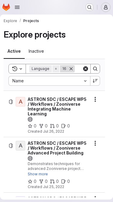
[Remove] (71, 68)
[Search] (95, 69)
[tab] (14, 51)
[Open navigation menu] (17, 7)
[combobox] (49, 81)
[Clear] (85, 68)
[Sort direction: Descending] (95, 81)
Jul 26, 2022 (53, 131)
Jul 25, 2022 (53, 186)
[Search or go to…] (89, 7)
